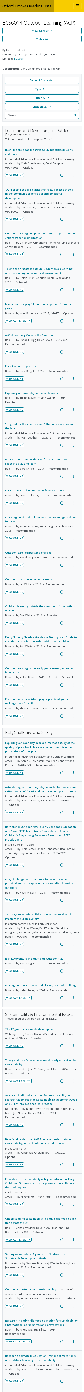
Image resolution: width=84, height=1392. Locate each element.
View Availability (18, 321)
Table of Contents (40, 80)
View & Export (40, 30)
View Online (14, 175)
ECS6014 (19, 58)
